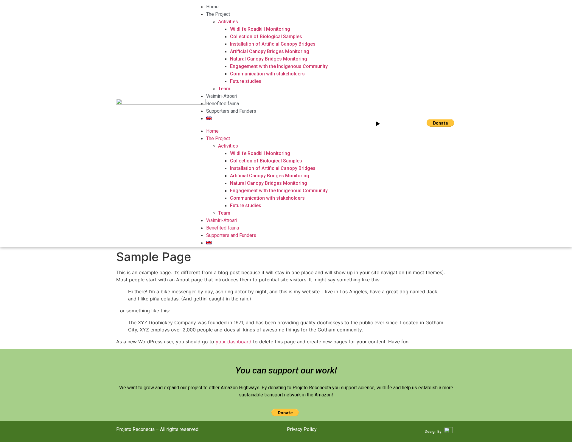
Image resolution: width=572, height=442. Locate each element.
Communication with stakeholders (267, 74)
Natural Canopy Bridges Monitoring (268, 59)
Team (224, 88)
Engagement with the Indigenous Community (279, 66)
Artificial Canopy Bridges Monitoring (269, 51)
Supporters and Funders (231, 111)
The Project (218, 14)
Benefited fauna (222, 103)
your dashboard (233, 342)
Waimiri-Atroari (221, 96)
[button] (261, 123)
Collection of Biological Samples (266, 36)
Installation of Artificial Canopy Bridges (272, 44)
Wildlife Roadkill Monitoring (260, 29)
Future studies (245, 81)
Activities (228, 21)
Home (212, 7)
